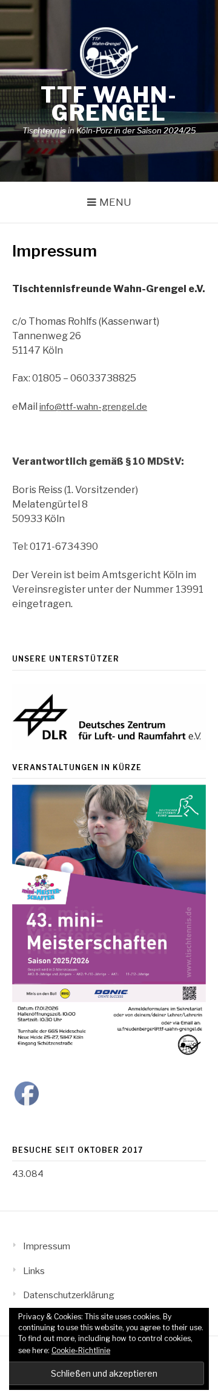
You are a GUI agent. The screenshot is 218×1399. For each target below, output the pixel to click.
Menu (115, 202)
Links (34, 1271)
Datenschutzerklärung (68, 1295)
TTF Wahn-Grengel (109, 103)
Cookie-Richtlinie (80, 1350)
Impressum (46, 1246)
